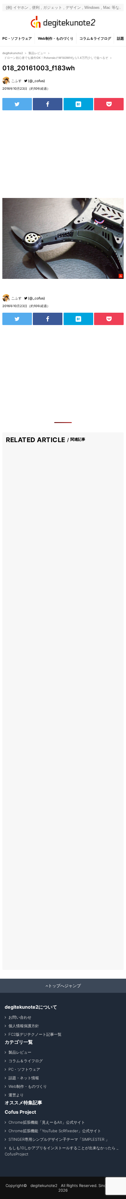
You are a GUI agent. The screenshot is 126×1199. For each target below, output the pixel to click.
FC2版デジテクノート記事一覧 (35, 1034)
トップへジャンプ (64, 986)
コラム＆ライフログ (95, 38)
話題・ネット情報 (23, 1077)
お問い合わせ (19, 1017)
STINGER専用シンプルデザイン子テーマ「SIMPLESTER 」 (58, 1139)
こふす (16, 81)
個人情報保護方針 (23, 1025)
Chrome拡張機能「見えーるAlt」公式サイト (46, 1122)
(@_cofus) (36, 81)
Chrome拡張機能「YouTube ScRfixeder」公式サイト (54, 1130)
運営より (16, 1095)
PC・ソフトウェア (17, 38)
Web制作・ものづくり (56, 38)
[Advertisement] (63, 154)
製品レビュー (19, 1052)
